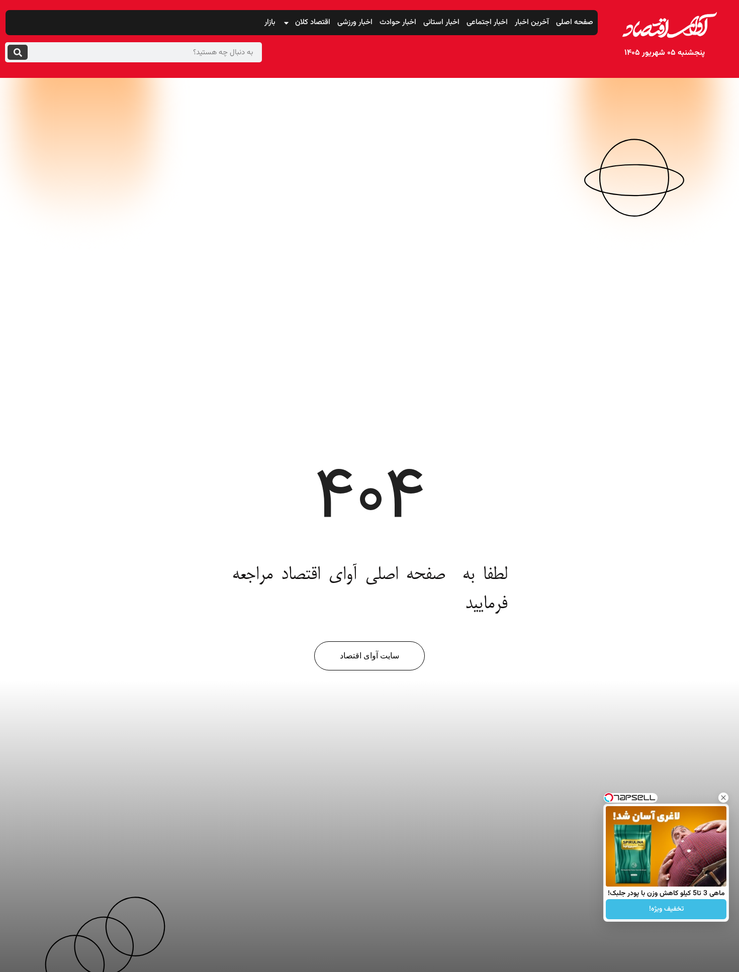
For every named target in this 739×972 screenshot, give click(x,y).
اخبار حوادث (398, 22)
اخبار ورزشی (355, 22)
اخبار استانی (441, 22)
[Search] (18, 52)
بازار (269, 22)
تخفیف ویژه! (666, 909)
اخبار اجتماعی (487, 22)
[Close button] (723, 798)
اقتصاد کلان (312, 22)
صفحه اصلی (574, 22)
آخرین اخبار (532, 22)
